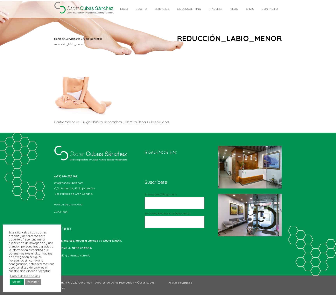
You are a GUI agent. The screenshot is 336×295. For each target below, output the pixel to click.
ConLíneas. (85, 282)
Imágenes (216, 9)
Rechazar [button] (32, 281)
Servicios (162, 9)
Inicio (124, 9)
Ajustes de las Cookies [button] (25, 276)
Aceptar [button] (16, 281)
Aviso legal (61, 212)
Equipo (141, 9)
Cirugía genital (90, 38)
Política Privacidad (180, 282)
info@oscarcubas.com (68, 183)
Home (57, 38)
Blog (234, 9)
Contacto (270, 9)
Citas (250, 9)
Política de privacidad (68, 204)
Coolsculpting (189, 9)
